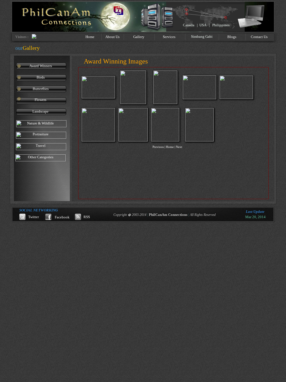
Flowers (40, 100)
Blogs (231, 37)
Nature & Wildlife (40, 123)
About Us (112, 37)
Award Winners (40, 66)
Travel (41, 145)
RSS (87, 217)
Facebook (62, 217)
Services (169, 37)
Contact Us (259, 37)
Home (89, 37)
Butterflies (41, 89)
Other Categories (40, 157)
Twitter (33, 217)
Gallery (138, 37)
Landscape (40, 111)
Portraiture (41, 134)
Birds (41, 77)
